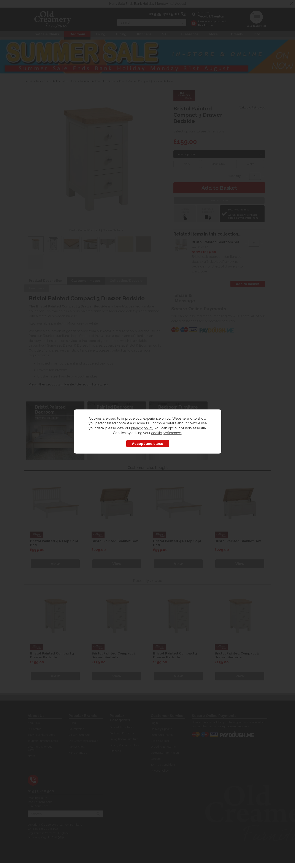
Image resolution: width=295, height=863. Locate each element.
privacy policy (142, 428)
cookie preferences (166, 433)
